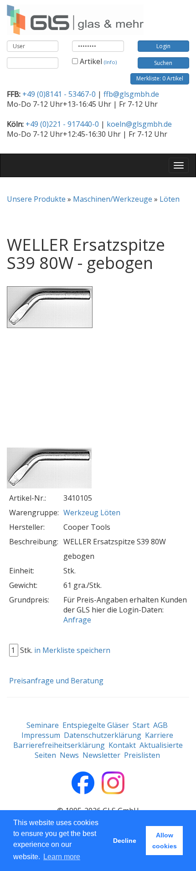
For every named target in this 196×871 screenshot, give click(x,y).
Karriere (159, 735)
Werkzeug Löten (91, 513)
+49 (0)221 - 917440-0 (62, 124)
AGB (160, 725)
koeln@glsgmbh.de (139, 124)
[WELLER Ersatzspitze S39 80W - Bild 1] (49, 468)
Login (163, 46)
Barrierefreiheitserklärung (59, 745)
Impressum (40, 735)
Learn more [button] (61, 857)
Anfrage (77, 620)
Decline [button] (124, 840)
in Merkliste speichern (72, 650)
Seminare (42, 725)
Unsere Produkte (36, 199)
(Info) (110, 62)
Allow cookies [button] (164, 840)
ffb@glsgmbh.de (131, 94)
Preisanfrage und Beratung (56, 681)
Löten (170, 199)
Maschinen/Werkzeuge (112, 199)
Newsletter (101, 755)
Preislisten (142, 755)
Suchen (163, 63)
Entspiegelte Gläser (95, 725)
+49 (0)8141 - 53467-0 (59, 94)
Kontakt (122, 745)
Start (141, 725)
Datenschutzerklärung (102, 735)
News (69, 755)
